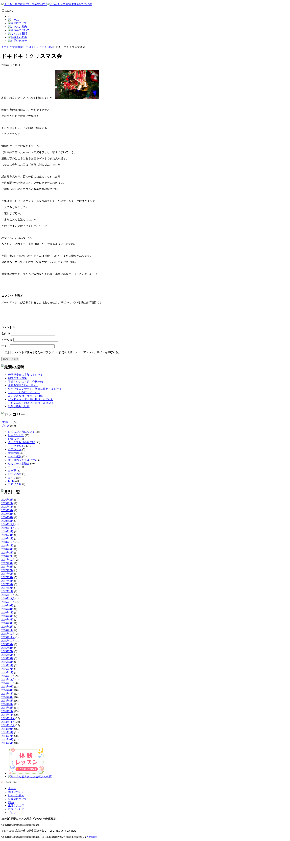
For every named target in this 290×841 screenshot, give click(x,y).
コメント (8, 327)
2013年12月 (8, 718)
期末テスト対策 (17, 378)
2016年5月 (7, 619)
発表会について (17, 799)
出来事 (12, 470)
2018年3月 (7, 552)
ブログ (5, 425)
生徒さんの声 (16, 805)
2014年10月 (8, 683)
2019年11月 (8, 528)
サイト (5, 346)
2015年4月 (7, 662)
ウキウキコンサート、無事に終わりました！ (35, 388)
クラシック (14, 449)
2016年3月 (7, 623)
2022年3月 (7, 513)
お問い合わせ (16, 809)
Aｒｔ (11, 477)
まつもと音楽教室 (12, 47)
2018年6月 (7, 549)
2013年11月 (8, 721)
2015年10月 (8, 640)
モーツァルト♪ (17, 445)
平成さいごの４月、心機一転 (25, 381)
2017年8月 (7, 566)
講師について (16, 791)
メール (7, 339)
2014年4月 (7, 704)
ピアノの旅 (14, 474)
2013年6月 (7, 739)
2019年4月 (7, 531)
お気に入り (14, 484)
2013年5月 (7, 743)
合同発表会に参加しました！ (25, 374)
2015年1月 (7, 672)
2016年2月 (7, 626)
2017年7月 (7, 570)
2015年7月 (7, 651)
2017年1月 (7, 591)
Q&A (11, 802)
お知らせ (6, 422)
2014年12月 (8, 676)
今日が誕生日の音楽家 (21, 442)
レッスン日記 (16, 435)
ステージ (13, 467)
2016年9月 (7, 605)
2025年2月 (7, 503)
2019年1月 (7, 538)
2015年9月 (7, 644)
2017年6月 (7, 573)
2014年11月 (8, 679)
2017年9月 (7, 563)
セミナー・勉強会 (19, 463)
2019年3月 (7, 535)
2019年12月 (8, 524)
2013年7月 (7, 736)
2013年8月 (7, 732)
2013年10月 (8, 725)
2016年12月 (8, 595)
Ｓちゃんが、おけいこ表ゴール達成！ (31, 402)
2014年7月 (7, 693)
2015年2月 (7, 669)
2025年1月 (7, 506)
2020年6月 (7, 517)
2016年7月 (7, 612)
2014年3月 (7, 707)
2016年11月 (8, 598)
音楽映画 (13, 452)
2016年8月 (7, 609)
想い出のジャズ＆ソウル (23, 460)
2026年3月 (7, 499)
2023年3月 (7, 510)
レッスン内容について (21, 431)
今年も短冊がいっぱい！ (23, 385)
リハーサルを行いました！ (24, 392)
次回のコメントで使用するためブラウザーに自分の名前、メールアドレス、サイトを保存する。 (63, 352)
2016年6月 (7, 616)
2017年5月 (7, 577)
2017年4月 (7, 580)
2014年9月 (7, 686)
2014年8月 (7, 690)
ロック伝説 (14, 456)
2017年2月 (7, 587)
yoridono (92, 836)
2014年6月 (7, 697)
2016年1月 (7, 630)
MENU (9, 10)
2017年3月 (7, 584)
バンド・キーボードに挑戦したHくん (30, 399)
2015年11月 (8, 637)
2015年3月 (7, 665)
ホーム (12, 788)
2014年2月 (7, 711)
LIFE (11, 481)
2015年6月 (7, 654)
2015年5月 (7, 658)
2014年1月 (7, 714)
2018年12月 (8, 542)
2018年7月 (7, 545)
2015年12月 (8, 633)
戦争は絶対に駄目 (19, 406)
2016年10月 (8, 602)
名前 (5, 333)
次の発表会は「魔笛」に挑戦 (25, 395)
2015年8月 (7, 647)
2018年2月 (7, 556)
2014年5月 (7, 700)
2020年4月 (7, 520)
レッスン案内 (16, 795)
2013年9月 (7, 729)
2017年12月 (8, 559)
